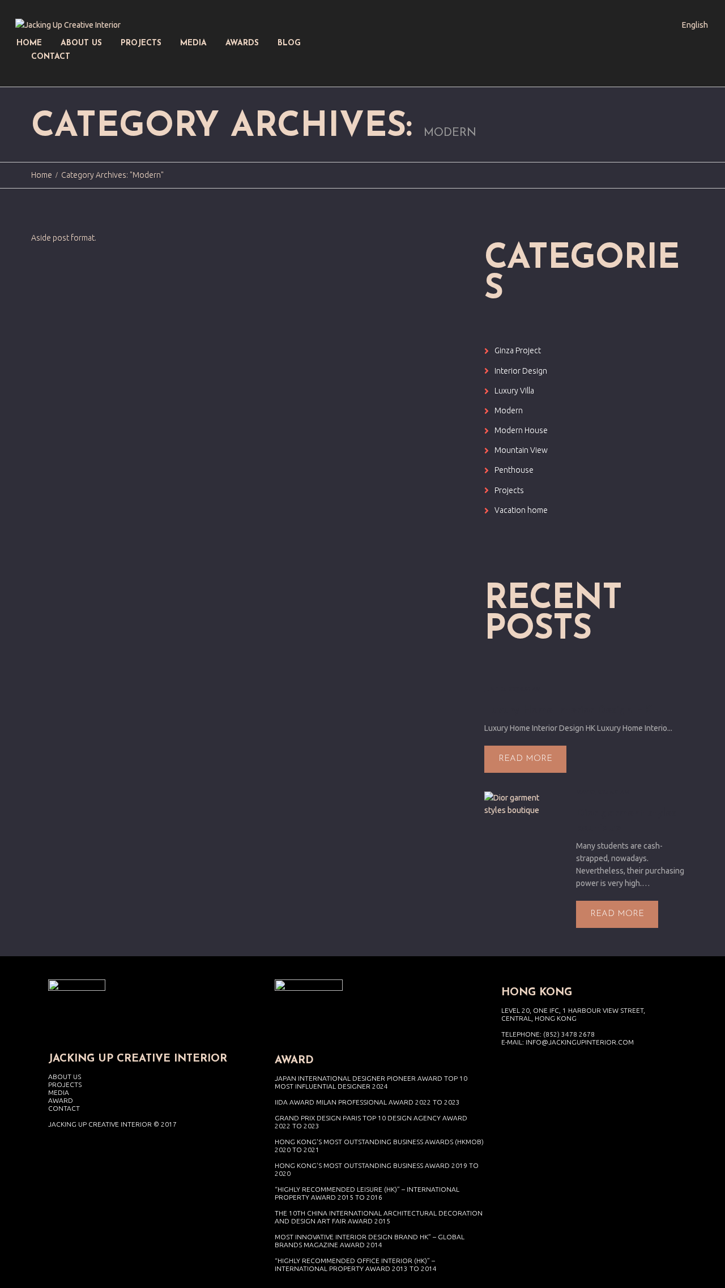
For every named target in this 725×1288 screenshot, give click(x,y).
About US (64, 1076)
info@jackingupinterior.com (580, 1042)
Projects (509, 490)
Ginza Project (517, 350)
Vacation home (521, 510)
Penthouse (514, 469)
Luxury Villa (514, 390)
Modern (508, 410)
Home (41, 174)
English (695, 24)
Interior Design (520, 370)
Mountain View (521, 450)
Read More (525, 759)
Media (58, 1092)
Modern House (521, 430)
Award (60, 1100)
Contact (64, 1108)
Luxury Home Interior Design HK (567, 710)
